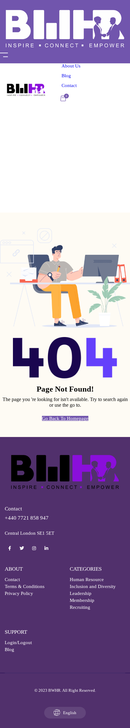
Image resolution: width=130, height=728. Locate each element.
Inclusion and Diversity (93, 586)
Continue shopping (78, 130)
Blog (66, 75)
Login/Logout (18, 642)
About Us (71, 65)
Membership (82, 600)
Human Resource (87, 579)
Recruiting (80, 607)
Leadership (81, 593)
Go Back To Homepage (65, 418)
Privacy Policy (19, 593)
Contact (69, 85)
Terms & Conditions (24, 586)
